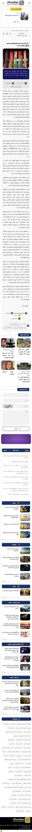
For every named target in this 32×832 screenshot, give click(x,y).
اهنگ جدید (10, 807)
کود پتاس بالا (19, 744)
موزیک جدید (6, 724)
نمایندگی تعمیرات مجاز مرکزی (24, 724)
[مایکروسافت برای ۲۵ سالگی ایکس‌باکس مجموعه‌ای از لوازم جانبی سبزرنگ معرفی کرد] (25, 700)
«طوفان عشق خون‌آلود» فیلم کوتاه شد (19, 461)
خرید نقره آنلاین (18, 748)
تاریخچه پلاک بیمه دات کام (24, 795)
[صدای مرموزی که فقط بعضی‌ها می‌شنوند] (25, 576)
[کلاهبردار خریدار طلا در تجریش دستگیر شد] (25, 509)
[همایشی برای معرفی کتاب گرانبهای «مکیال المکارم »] (25, 517)
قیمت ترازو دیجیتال (26, 751)
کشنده (3, 751)
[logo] (15, 3)
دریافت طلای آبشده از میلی (24, 759)
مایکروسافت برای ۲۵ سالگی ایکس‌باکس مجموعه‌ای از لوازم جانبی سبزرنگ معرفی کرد (10, 700)
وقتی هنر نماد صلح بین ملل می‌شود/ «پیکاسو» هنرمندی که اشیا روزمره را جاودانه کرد (8, 355)
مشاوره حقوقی (12, 779)
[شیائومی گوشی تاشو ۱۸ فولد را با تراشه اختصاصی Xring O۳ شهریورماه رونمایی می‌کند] (25, 617)
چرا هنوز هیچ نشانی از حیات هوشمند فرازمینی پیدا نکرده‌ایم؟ (10, 566)
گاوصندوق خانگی (17, 791)
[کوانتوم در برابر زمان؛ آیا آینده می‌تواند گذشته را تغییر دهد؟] (25, 559)
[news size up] (12, 87)
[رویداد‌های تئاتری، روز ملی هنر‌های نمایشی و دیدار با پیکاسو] (24, 365)
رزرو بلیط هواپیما (27, 803)
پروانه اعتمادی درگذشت (8, 373)
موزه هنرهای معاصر (15, 324)
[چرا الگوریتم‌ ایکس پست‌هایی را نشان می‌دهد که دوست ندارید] (25, 634)
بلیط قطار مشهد (13, 799)
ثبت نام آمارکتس (6, 783)
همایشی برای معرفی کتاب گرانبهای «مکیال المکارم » (11, 516)
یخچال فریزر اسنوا (26, 791)
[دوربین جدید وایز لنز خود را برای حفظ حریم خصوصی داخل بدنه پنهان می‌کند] (25, 683)
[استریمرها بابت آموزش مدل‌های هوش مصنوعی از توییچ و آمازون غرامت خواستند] (25, 650)
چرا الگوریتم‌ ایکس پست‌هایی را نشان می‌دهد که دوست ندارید (10, 633)
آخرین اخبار (16, 450)
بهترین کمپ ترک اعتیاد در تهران (23, 728)
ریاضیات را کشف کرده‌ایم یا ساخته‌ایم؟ (13, 550)
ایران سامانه (21, 828)
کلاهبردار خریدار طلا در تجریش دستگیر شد (12, 508)
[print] (3, 34)
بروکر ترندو (19, 755)
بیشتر (5, 539)
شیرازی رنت (16, 767)
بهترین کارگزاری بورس (16, 783)
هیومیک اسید (11, 728)
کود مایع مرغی (27, 748)
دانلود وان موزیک (20, 811)
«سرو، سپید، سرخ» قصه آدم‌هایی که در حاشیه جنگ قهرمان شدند (15, 478)
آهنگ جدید (28, 763)
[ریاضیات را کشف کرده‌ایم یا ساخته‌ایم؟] (25, 550)
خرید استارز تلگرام (19, 763)
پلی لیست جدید (27, 755)
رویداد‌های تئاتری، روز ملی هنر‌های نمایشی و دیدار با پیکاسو (24, 379)
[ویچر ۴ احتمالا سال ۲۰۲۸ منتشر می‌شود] (25, 608)
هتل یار (11, 763)
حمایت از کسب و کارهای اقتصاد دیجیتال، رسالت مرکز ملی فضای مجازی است (11, 658)
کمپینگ (10, 767)
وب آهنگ (13, 724)
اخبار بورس (28, 811)
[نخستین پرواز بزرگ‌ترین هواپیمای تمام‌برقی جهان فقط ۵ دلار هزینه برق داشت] (25, 625)
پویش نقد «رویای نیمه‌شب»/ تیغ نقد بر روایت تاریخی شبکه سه (15, 457)
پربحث (5, 450)
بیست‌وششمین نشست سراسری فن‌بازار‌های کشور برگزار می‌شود (11, 691)
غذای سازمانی (27, 775)
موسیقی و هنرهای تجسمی (17, 30)
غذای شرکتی (19, 771)
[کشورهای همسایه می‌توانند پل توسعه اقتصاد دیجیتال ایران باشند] (25, 667)
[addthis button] (13, 83)
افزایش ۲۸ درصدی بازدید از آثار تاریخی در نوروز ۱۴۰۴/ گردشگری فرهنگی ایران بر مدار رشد (24, 352)
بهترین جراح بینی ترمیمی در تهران (23, 807)
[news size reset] (16, 87)
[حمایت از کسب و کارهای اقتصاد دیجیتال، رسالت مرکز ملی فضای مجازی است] (25, 659)
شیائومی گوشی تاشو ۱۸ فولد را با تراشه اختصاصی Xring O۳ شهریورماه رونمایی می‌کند (11, 617)
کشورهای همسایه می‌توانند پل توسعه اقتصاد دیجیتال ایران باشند (10, 666)
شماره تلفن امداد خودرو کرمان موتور (14, 732)
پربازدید (27, 450)
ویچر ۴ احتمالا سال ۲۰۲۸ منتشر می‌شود (11, 607)
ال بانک (19, 803)
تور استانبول (11, 771)
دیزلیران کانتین (27, 744)
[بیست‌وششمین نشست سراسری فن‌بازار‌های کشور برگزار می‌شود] (25, 692)
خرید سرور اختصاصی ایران (25, 799)
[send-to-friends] (10, 33)
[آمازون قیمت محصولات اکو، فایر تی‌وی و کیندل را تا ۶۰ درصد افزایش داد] (25, 709)
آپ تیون (5, 755)
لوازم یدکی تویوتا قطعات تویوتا (24, 779)
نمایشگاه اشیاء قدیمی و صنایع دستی (10, 590)
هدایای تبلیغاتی (27, 771)
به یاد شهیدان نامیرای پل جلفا (12, 15)
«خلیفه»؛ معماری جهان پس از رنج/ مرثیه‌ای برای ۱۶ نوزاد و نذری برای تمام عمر (15, 472)
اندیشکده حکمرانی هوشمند (13, 751)
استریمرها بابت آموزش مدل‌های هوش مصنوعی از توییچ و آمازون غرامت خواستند (12, 650)
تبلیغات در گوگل (27, 783)
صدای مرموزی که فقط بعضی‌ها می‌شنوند (12, 575)
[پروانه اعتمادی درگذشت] (8, 365)
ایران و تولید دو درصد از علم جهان (11, 524)
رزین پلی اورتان (27, 732)
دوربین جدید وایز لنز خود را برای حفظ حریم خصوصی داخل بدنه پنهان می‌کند (10, 683)
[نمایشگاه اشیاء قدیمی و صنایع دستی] (25, 592)
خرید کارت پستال (18, 775)
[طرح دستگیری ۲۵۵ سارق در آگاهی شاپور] (25, 534)
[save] (7, 34)
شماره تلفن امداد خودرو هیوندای (23, 740)
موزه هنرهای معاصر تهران (20, 327)
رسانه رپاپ (11, 744)
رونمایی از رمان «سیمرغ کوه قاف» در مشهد (18, 494)
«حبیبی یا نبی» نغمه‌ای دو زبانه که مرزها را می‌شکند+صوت (15, 466)
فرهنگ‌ (26, 30)
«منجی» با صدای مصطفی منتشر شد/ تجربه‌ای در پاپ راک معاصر (15, 483)
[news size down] (20, 87)
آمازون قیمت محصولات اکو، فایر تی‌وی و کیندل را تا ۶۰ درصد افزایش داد (11, 709)
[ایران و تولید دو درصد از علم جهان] (25, 526)
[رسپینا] (16, 439)
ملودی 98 (14, 795)
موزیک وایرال (11, 740)
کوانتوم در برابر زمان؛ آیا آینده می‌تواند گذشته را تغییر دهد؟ (10, 558)
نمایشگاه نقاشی (8, 327)
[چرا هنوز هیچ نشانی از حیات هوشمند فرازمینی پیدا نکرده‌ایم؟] (25, 567)
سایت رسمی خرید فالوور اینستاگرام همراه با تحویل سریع (18, 787)
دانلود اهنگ (12, 755)
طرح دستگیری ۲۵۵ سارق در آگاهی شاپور (11, 533)
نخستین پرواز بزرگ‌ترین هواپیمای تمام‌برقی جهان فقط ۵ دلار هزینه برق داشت (11, 625)
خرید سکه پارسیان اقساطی (10, 759)
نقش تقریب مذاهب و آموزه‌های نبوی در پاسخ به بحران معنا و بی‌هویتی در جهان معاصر (15, 489)
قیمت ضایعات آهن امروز (7, 748)
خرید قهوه (4, 807)
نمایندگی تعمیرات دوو (26, 767)
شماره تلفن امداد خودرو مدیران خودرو (22, 736)
